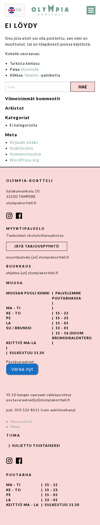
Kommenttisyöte (25, 154)
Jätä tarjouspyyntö (36, 246)
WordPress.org (24, 160)
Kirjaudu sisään (24, 142)
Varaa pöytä (21, 421)
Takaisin (31, 75)
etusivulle (30, 69)
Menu (15, 427)
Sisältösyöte (21, 148)
